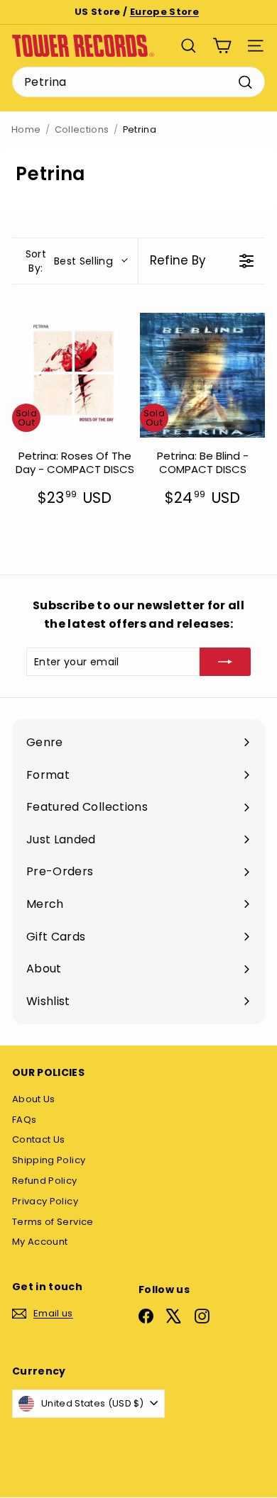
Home (25, 129)
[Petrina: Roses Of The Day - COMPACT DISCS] (74, 375)
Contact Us (38, 1139)
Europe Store (164, 11)
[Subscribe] (225, 662)
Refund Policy (44, 1180)
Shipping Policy (48, 1160)
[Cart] (222, 46)
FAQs (24, 1119)
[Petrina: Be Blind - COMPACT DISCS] (202, 375)
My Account (40, 1241)
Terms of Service (53, 1221)
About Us (33, 1099)
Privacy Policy (45, 1201)
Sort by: (69, 261)
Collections (82, 129)
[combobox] (138, 82)
